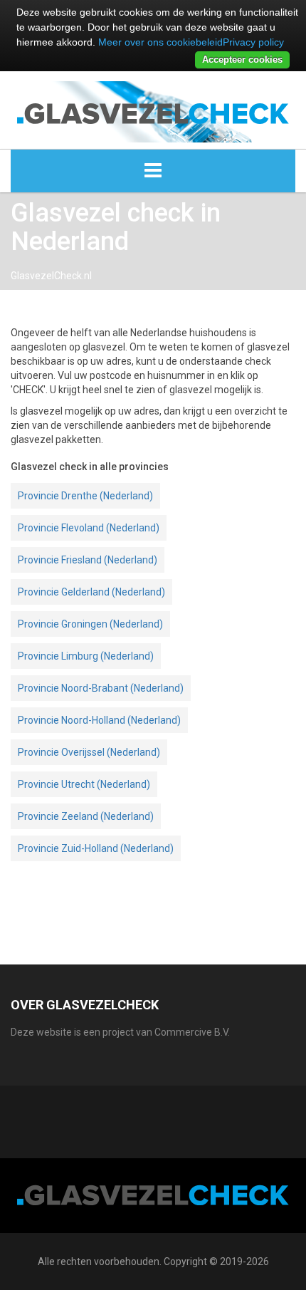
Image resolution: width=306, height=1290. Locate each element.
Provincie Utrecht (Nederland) (84, 784)
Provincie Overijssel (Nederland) (89, 752)
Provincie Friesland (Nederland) (87, 560)
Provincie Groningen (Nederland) (90, 624)
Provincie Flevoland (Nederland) (88, 528)
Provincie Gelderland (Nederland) (91, 592)
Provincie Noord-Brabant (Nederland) (101, 688)
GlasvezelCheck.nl (51, 275)
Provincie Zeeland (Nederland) (86, 816)
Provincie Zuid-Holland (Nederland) (96, 848)
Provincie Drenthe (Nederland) (85, 495)
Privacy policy (253, 42)
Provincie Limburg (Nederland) (86, 656)
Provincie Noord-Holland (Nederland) (99, 720)
